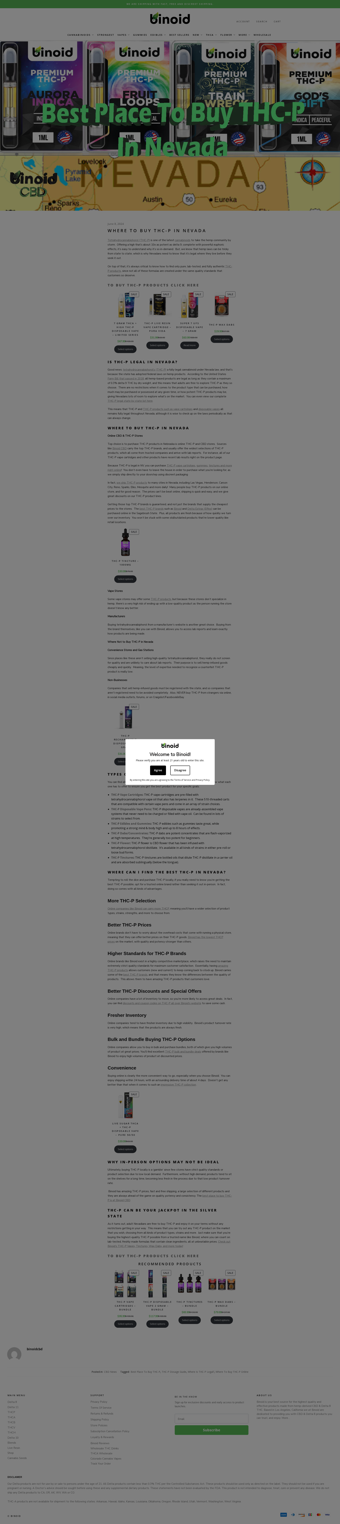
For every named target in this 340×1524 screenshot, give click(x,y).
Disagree (180, 770)
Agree (158, 770)
